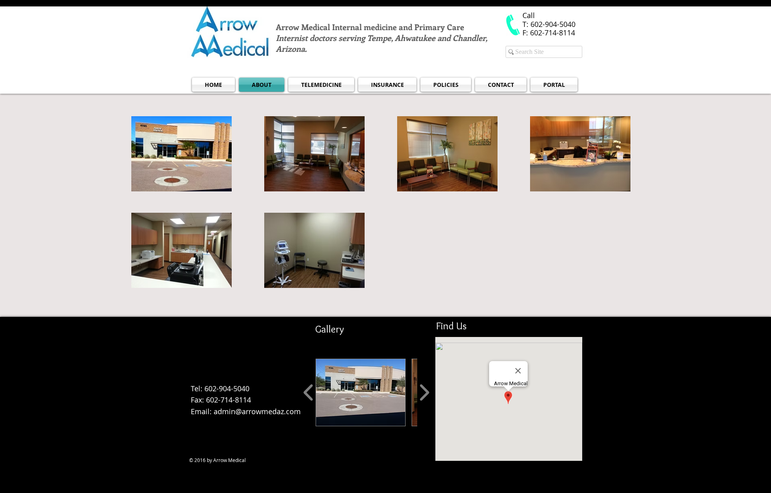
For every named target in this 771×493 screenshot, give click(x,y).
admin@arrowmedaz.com (228, 376)
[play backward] (309, 392)
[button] (361, 392)
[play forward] (424, 392)
